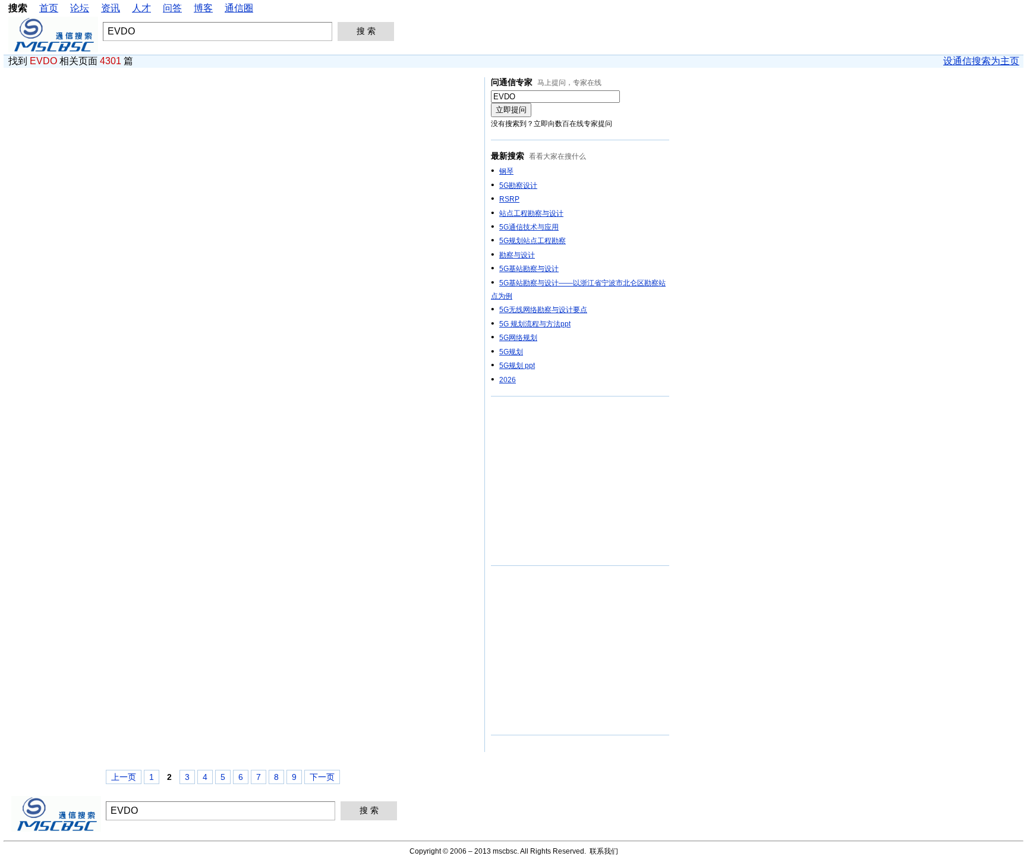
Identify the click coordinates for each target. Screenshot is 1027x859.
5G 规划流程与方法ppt (535, 324)
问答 (172, 8)
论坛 (79, 8)
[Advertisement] (580, 481)
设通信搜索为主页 (981, 61)
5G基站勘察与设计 (529, 269)
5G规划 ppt (517, 365)
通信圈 (239, 8)
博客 (203, 8)
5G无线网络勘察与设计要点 (543, 310)
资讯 (110, 8)
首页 (48, 8)
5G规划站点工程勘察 (532, 241)
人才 (141, 8)
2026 (507, 380)
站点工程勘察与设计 (531, 213)
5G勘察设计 (518, 185)
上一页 (123, 777)
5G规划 (511, 352)
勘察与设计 (517, 255)
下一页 (322, 777)
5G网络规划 (518, 337)
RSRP (509, 199)
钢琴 (506, 171)
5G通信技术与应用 (529, 227)
